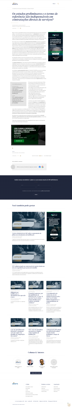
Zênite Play (43, 388)
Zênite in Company (57, 389)
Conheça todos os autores (36, 373)
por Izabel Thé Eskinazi (49, 338)
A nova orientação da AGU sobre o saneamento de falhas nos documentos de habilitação (17, 90)
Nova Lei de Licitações (32, 291)
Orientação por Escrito (45, 389)
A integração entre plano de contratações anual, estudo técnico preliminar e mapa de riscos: (53, 333)
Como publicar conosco (29, 386)
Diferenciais (55, 391)
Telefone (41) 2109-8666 (43, 401)
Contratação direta (15, 25)
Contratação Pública (15, 86)
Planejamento (23, 25)
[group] (18, 362)
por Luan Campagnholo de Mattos (33, 337)
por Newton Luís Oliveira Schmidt (51, 305)
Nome (22, 185)
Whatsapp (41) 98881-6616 (52, 401)
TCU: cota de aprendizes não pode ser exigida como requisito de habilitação (36, 332)
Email (38, 185)
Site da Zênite (28, 388)
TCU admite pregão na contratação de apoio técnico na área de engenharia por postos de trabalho (17, 100)
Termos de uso (28, 391)
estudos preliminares (15, 152)
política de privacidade (45, 190)
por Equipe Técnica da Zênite (26, 26)
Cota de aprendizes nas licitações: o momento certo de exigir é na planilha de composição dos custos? (18, 333)
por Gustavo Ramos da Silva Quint (17, 237)
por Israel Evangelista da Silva (15, 299)
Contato (27, 389)
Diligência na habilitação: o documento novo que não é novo (18, 295)
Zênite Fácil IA (43, 386)
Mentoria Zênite (43, 391)
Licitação (19, 25)
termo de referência (22, 152)
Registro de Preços (49, 291)
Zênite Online (56, 386)
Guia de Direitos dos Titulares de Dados (32, 394)
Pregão (16, 264)
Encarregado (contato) (29, 396)
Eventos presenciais (57, 388)
